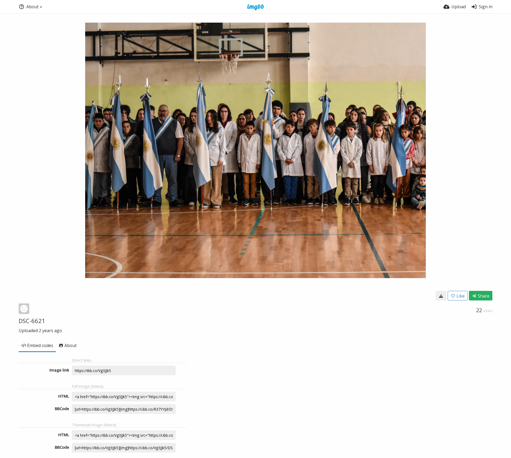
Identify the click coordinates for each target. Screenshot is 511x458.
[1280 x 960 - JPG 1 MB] (441, 295)
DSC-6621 (32, 321)
